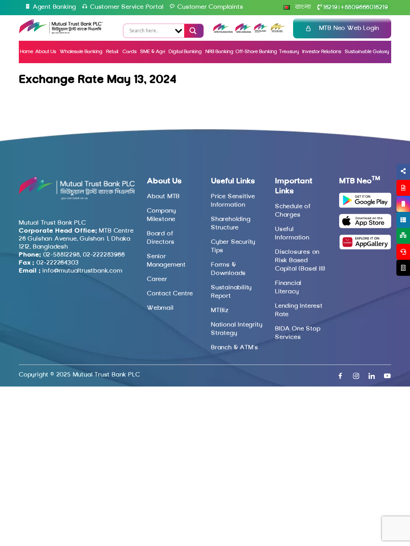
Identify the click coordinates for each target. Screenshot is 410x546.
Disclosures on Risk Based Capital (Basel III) (300, 260)
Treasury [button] (289, 51)
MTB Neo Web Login (349, 28)
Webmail (160, 308)
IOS (384, 213)
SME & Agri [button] (152, 51)
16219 (330, 7)
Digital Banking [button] (185, 51)
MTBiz (220, 310)
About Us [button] (45, 51)
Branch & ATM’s (234, 348)
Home (26, 51)
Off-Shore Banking (256, 51)
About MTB (163, 196)
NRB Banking (219, 51)
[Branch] (403, 268)
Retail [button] (112, 51)
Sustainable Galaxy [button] (367, 51)
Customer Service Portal (126, 7)
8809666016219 (364, 7)
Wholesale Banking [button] (81, 51)
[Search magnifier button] (192, 31)
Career (157, 279)
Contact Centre (170, 294)
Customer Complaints (210, 7)
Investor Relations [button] (321, 51)
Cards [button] (130, 51)
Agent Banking (54, 7)
